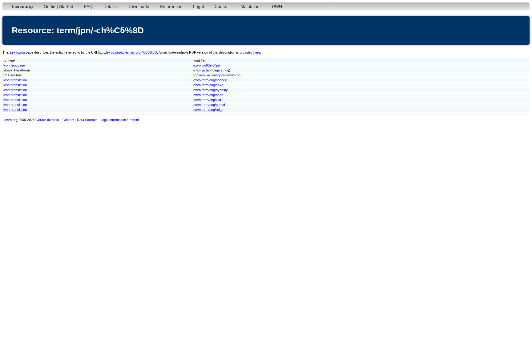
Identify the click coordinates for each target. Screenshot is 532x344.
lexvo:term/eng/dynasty (210, 90)
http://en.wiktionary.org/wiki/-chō (216, 75)
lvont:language (14, 65)
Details (110, 6)
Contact (222, 6)
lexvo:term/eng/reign (208, 109)
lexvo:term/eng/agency (210, 80)
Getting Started (58, 6)
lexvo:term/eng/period (209, 105)
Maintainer (250, 6)
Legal (198, 6)
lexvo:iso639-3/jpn (206, 65)
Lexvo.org (17, 52)
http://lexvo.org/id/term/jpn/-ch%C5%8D (127, 52)
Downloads (138, 6)
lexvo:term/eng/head (208, 95)
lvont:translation (15, 80)
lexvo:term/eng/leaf (207, 100)
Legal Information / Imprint (119, 120)
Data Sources (87, 120)
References (171, 6)
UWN (277, 6)
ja (203, 70)
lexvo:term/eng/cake (208, 85)
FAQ (88, 6)
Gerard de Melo (47, 120)
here (256, 52)
